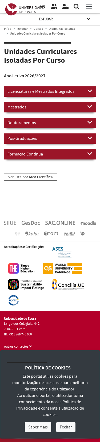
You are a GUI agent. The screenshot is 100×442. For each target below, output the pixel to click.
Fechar (66, 427)
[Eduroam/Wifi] (69, 233)
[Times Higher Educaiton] (21, 268)
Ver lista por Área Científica (30, 177)
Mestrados (16, 107)
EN (42, 6)
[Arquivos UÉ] (51, 233)
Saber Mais (38, 427)
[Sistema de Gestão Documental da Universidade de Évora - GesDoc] (31, 222)
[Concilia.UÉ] (68, 284)
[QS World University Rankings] (62, 268)
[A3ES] (61, 252)
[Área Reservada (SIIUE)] (65, 6)
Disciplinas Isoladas (62, 29)
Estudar (46, 19)
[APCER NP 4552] (13, 300)
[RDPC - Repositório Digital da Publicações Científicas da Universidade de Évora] (17, 233)
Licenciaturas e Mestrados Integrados (40, 91)
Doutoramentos (21, 122)
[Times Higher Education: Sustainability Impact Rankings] (26, 284)
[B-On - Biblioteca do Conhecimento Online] (82, 233)
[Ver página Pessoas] (54, 6)
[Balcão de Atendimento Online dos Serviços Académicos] (60, 222)
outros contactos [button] (16, 346)
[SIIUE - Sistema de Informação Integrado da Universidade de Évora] (10, 222)
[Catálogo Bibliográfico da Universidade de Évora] (32, 233)
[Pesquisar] (76, 6)
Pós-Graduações (22, 138)
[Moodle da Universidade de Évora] (88, 222)
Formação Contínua (25, 154)
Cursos (38, 29)
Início (7, 29)
